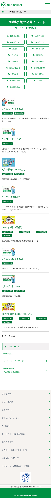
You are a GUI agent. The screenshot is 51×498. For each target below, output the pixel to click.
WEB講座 (6, 426)
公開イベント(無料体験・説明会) (16, 466)
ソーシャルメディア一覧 (13, 361)
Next (13, 336)
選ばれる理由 (7, 402)
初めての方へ (7, 394)
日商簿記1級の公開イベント (18, 12)
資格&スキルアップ (10, 458)
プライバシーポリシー (11, 418)
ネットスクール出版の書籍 (13, 434)
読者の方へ (6, 410)
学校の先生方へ (8, 442)
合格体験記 (8, 353)
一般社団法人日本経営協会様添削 (11, 370)
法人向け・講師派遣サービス (14, 450)
